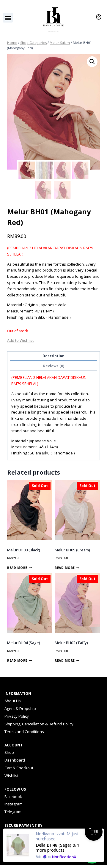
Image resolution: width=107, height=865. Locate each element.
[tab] (53, 356)
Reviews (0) (53, 365)
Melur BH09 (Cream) (72, 550)
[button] (8, 18)
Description (53, 355)
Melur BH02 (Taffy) (71, 642)
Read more (17, 568)
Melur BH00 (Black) (23, 550)
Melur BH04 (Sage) (23, 642)
